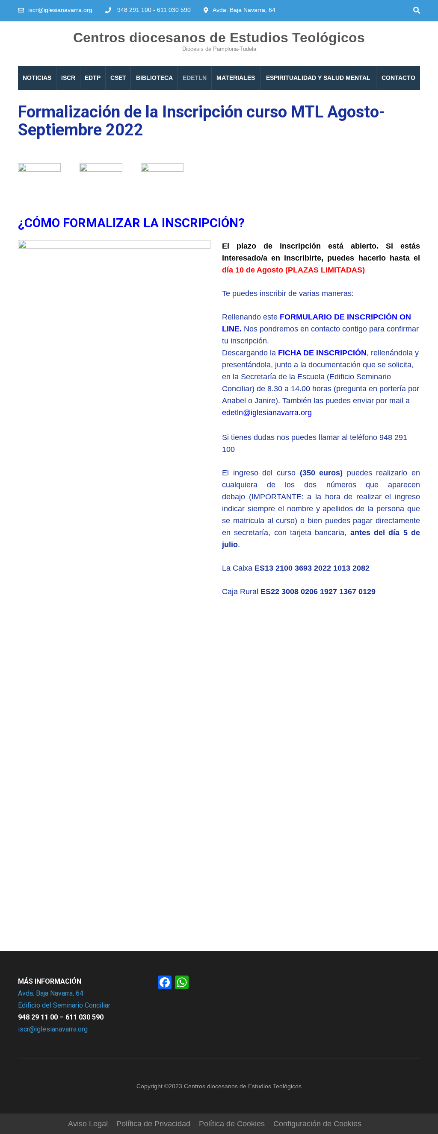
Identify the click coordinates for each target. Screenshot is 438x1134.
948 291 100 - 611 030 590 (154, 9)
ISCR (68, 77)
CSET (118, 77)
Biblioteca (154, 77)
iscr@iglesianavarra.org (60, 9)
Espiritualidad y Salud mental (318, 77)
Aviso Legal (88, 1123)
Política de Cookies (232, 1123)
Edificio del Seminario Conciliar (64, 1005)
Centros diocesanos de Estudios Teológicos (219, 37)
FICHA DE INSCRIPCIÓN (322, 353)
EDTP (93, 77)
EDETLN (195, 77)
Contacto (398, 77)
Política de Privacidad (153, 1123)
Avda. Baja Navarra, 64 (50, 993)
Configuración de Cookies (317, 1123)
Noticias (37, 77)
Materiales (235, 77)
